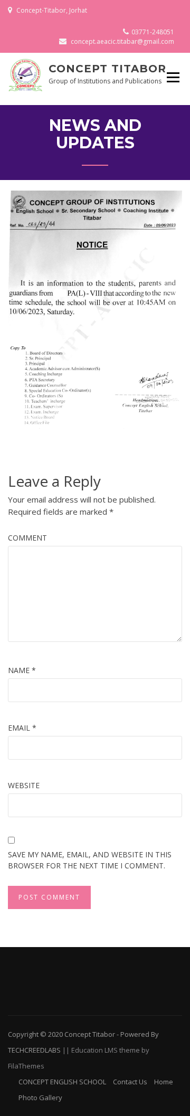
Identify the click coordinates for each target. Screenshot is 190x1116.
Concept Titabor (107, 68)
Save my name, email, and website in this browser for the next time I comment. (90, 860)
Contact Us (130, 1081)
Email (22, 728)
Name (22, 670)
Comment (27, 538)
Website (24, 785)
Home (163, 1081)
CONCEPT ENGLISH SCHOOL (62, 1081)
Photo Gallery (40, 1097)
